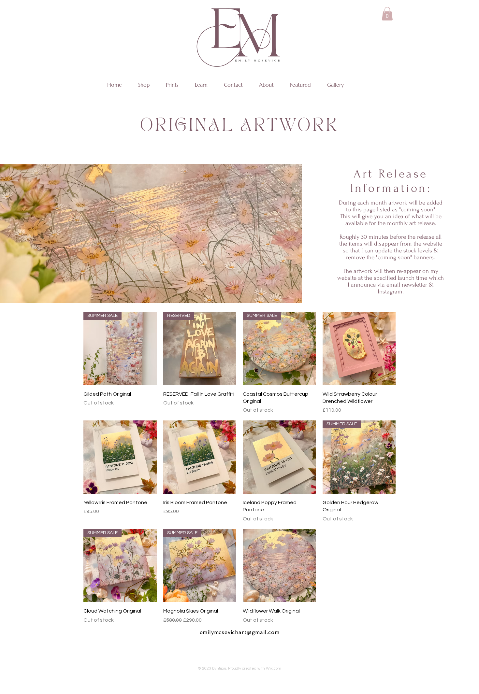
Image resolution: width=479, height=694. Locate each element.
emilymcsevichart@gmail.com (240, 632)
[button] (387, 14)
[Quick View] (359, 348)
